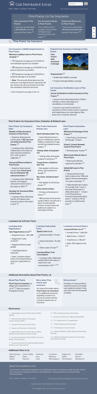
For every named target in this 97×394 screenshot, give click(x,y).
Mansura (52, 357)
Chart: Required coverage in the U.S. (25, 92)
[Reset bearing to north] (94, 36)
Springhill (78, 354)
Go (86, 3)
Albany (12, 357)
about (51, 384)
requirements (36, 384)
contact (57, 384)
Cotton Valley (28, 354)
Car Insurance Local (34, 4)
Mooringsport (54, 359)
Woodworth (79, 359)
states (44, 384)
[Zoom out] (94, 32)
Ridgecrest (66, 354)
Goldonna (39, 354)
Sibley (64, 357)
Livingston (53, 354)
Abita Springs (14, 354)
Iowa (38, 357)
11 (84, 229)
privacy (63, 384)
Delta (25, 357)
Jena (38, 359)
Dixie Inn (26, 359)
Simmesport (67, 359)
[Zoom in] (94, 28)
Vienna (78, 357)
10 (57, 265)
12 (15, 288)
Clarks (11, 359)
